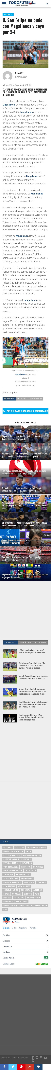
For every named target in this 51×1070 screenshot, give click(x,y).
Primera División (11, 859)
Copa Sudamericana (12, 871)
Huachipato (30, 871)
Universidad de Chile (36, 848)
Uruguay (7, 898)
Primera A (8, 902)
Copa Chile (38, 867)
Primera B (26, 859)
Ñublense (37, 890)
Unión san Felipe (36, 399)
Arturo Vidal (27, 879)
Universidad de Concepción (16, 906)
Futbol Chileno (10, 863)
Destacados (26, 863)
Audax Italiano (23, 875)
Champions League (12, 882)
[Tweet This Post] (12, 1067)
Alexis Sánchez (10, 879)
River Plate (29, 882)
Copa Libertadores (32, 855)
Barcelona (19, 898)
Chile (28, 852)
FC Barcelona (33, 898)
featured (7, 848)
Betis (37, 894)
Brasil (6, 894)
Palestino (25, 867)
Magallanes (9, 104)
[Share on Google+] (30, 1067)
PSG (5, 909)
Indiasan (19, 73)
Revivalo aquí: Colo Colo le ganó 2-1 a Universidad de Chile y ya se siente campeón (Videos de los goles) (32, 665)
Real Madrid (9, 886)
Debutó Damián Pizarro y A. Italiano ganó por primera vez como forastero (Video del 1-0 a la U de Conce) (33, 704)
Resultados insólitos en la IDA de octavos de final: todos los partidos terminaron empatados (31, 717)
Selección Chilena (12, 855)
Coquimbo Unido (10, 890)
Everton (28, 894)
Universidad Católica (13, 852)
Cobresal (25, 890)
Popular (11, 642)
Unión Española (10, 867)
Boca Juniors (24, 886)
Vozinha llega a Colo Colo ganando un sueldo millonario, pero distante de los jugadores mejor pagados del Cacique (32, 691)
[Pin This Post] (21, 1067)
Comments (41, 642)
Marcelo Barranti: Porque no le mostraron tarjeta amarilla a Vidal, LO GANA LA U (33, 677)
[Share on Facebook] (4, 1067)
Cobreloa (16, 894)
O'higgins (41, 882)
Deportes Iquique (39, 906)
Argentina (8, 875)
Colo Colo (19, 848)
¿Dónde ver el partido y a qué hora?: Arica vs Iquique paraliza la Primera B (32, 651)
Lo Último (26, 642)
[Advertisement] (25, 609)
